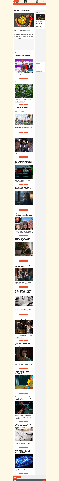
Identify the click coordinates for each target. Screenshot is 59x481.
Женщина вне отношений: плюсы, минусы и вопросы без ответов (23, 188)
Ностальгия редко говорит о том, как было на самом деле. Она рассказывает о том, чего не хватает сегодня (23, 109)
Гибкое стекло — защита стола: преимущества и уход (23, 425)
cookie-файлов (15, 480)
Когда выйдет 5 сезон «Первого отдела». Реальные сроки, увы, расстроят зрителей (23, 265)
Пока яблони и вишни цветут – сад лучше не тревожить (23, 82)
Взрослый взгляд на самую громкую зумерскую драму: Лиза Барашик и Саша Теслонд (23, 214)
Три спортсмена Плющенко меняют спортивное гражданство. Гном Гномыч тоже (23, 57)
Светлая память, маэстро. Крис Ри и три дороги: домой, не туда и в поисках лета (23, 398)
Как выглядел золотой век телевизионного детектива (22, 136)
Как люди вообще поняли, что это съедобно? (40, 23)
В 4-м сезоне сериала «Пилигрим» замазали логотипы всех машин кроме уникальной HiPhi (23, 162)
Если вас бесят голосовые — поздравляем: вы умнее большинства (22, 372)
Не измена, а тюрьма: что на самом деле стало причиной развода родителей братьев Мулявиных (40, 21)
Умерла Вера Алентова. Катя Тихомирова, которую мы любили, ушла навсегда (22, 345)
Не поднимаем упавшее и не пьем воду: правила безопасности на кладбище (42, 1)
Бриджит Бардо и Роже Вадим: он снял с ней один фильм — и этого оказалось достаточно (23, 291)
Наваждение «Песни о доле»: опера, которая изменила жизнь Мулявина (30, 1)
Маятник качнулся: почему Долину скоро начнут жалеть (23, 318)
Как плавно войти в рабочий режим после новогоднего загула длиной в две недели (22, 239)
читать (24, 78)
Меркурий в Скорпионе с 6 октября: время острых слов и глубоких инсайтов (23, 451)
